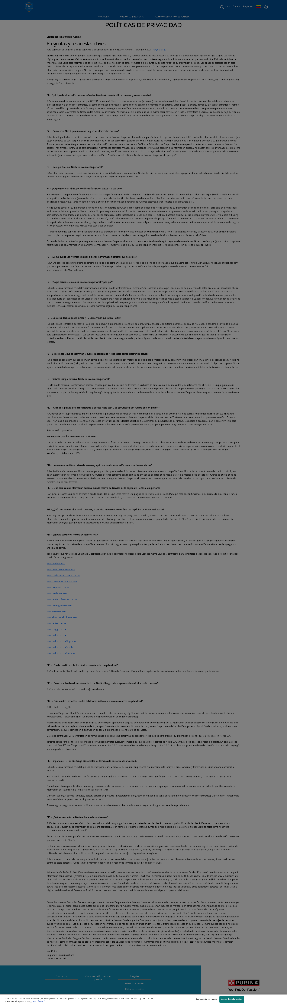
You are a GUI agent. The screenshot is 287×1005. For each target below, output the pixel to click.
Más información (39, 1002)
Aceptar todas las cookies (231, 999)
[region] (143, 999)
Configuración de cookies (206, 999)
